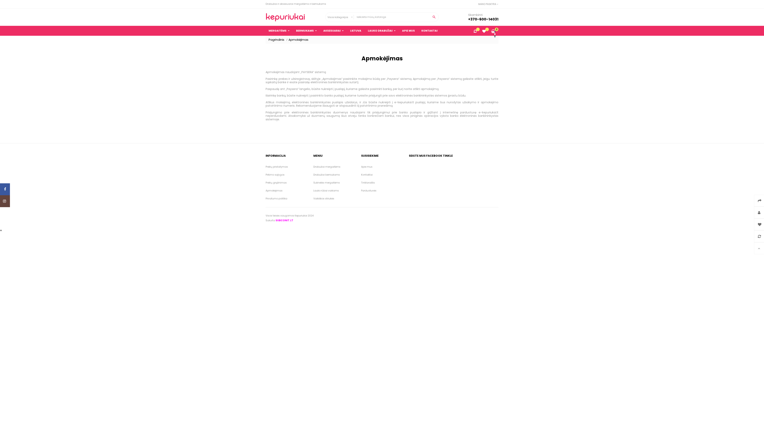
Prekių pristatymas (277, 166)
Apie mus (366, 166)
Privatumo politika (276, 198)
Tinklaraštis (368, 182)
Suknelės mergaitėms (326, 182)
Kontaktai (367, 174)
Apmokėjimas (274, 190)
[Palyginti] (475, 32)
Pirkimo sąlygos (275, 174)
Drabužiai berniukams (326, 174)
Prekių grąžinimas (276, 182)
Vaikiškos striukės (323, 198)
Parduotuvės (368, 190)
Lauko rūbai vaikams (326, 190)
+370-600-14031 (483, 19)
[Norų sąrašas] (484, 32)
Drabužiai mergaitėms (326, 166)
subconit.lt (284, 220)
